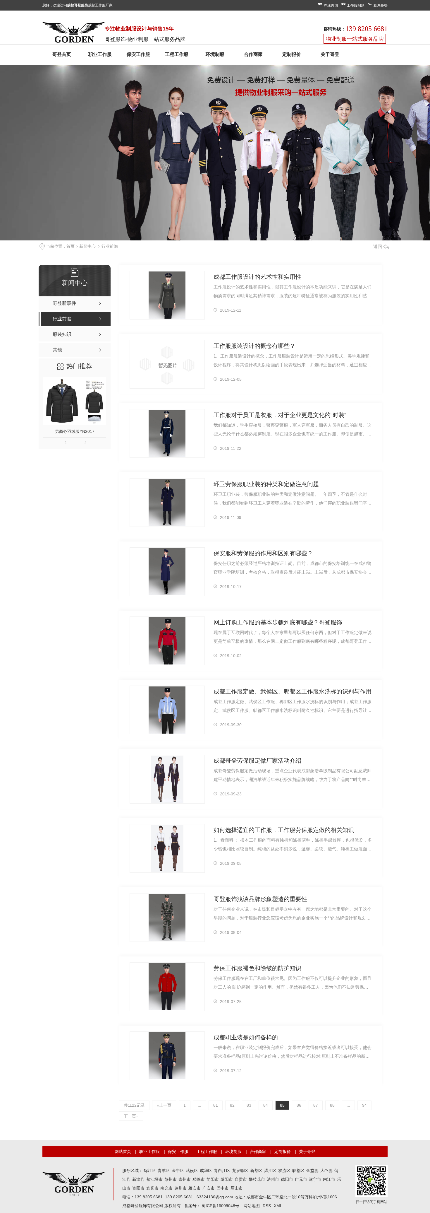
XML (278, 1205)
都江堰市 (154, 1179)
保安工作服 (138, 54)
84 (265, 1105)
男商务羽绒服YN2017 (74, 431)
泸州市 (273, 1179)
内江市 (329, 1179)
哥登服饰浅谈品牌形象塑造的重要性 (260, 899)
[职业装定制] (73, 33)
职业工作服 (100, 54)
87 (315, 1105)
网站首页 (123, 1151)
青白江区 (222, 1170)
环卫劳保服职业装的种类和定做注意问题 (266, 484)
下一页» (131, 1116)
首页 (70, 246)
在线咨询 (331, 6)
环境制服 (215, 54)
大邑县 (326, 1170)
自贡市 (241, 1179)
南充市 (166, 1188)
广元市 (301, 1179)
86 (299, 1105)
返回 (377, 246)
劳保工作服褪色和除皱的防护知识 (257, 968)
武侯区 (192, 1170)
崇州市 (184, 1179)
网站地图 (251, 1205)
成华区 (206, 1170)
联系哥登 (381, 6)
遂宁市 (315, 1179)
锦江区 (150, 1170)
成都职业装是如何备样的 (246, 1037)
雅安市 (194, 1188)
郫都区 (298, 1170)
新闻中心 (87, 246)
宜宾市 (152, 1188)
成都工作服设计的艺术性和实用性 (257, 277)
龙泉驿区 (240, 1170)
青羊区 (164, 1170)
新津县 (138, 1179)
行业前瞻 (110, 246)
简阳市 (213, 1179)
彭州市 (170, 1179)
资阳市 (138, 1188)
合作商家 (253, 54)
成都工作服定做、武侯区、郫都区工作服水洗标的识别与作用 (292, 691)
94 (364, 1105)
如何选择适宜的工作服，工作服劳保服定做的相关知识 (284, 830)
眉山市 (237, 1188)
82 (232, 1105)
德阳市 (287, 1179)
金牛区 (178, 1170)
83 (249, 1105)
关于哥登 (330, 54)
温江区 (270, 1170)
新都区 (256, 1170)
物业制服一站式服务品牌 (355, 39)
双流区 (284, 1170)
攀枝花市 (257, 1179)
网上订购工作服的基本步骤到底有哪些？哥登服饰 (278, 622)
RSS (267, 1205)
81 (215, 1105)
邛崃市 (198, 1179)
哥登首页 (61, 54)
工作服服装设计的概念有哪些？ (254, 346)
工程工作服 (176, 54)
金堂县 (312, 1170)
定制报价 (291, 54)
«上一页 (164, 1105)
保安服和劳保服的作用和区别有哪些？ (263, 553)
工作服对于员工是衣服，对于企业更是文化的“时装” (280, 415)
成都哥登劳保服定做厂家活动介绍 (257, 760)
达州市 (180, 1188)
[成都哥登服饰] (73, 1183)
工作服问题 (355, 6)
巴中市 (222, 1188)
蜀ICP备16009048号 (220, 1205)
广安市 (208, 1188)
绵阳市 (227, 1179)
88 (332, 1105)
